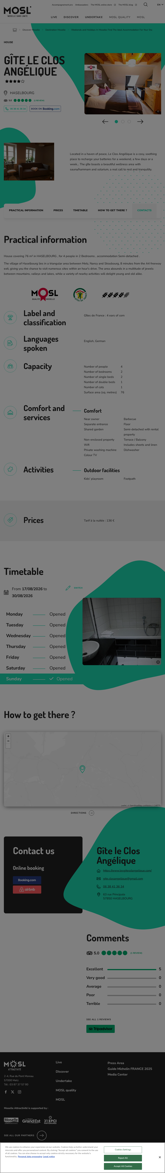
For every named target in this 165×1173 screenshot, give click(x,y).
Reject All (123, 1158)
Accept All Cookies (123, 1166)
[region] (82, 1157)
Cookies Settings (123, 1149)
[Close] (159, 1157)
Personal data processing (30, 1156)
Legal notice (49, 1156)
